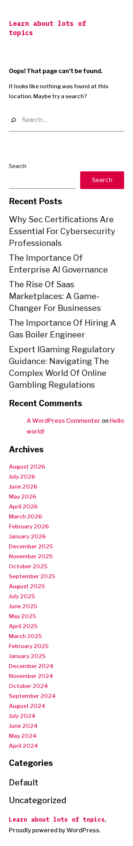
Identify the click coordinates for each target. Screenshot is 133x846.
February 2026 (29, 526)
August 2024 (27, 706)
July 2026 (22, 476)
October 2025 (28, 566)
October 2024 (28, 686)
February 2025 (28, 646)
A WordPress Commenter (63, 420)
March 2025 (25, 636)
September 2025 (32, 576)
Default (23, 782)
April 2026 (23, 506)
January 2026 (27, 536)
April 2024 (23, 746)
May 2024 (23, 736)
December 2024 (31, 666)
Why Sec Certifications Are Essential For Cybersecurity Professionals (62, 231)
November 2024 (31, 676)
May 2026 (22, 496)
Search (17, 166)
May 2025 (22, 616)
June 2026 (23, 486)
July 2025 (22, 596)
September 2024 (32, 696)
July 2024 (22, 716)
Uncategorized (37, 800)
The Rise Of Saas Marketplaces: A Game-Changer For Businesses (55, 296)
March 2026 (25, 516)
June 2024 (23, 726)
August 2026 (27, 466)
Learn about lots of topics (57, 819)
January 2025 (27, 656)
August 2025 (27, 586)
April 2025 (23, 626)
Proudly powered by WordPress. (55, 830)
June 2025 (23, 606)
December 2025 (31, 546)
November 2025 (30, 556)
